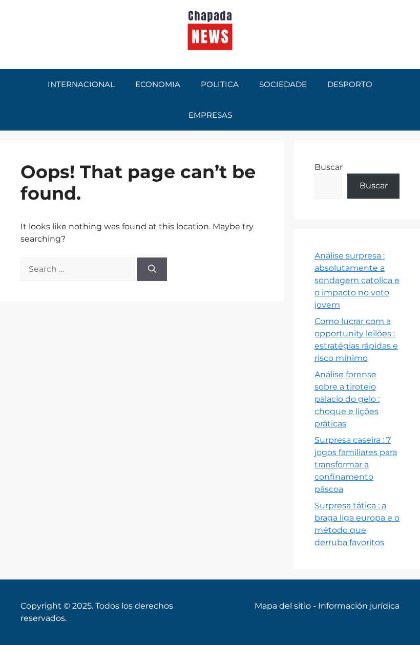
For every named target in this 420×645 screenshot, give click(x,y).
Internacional (81, 84)
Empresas (210, 115)
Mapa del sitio (283, 606)
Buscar (328, 167)
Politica (220, 84)
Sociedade (283, 84)
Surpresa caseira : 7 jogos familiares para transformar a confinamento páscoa (355, 464)
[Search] (152, 269)
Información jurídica (359, 606)
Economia (157, 84)
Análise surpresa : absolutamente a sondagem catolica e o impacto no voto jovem (357, 280)
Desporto (349, 84)
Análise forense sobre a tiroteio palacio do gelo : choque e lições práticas (347, 399)
